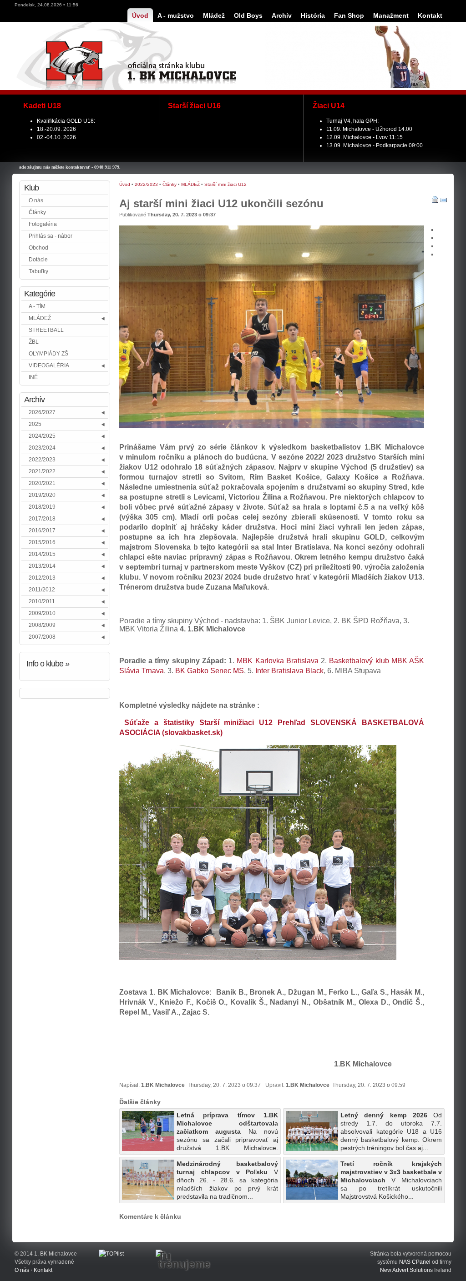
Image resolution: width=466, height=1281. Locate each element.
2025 (35, 424)
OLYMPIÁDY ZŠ (48, 353)
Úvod (124, 184)
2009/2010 (42, 613)
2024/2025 (42, 436)
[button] (103, 318)
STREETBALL (46, 330)
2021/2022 (42, 471)
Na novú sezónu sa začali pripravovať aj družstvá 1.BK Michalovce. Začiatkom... (200, 1133)
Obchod (38, 248)
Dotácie (38, 259)
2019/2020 (42, 495)
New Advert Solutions (406, 1270)
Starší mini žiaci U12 (225, 184)
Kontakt (43, 1270)
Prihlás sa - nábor (50, 236)
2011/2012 (42, 589)
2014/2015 (42, 554)
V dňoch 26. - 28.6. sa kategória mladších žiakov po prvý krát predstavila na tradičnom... (227, 1180)
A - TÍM (37, 306)
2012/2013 (42, 578)
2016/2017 (42, 530)
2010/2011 (42, 601)
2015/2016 (42, 542)
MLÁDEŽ (40, 318)
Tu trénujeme (184, 1260)
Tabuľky (38, 271)
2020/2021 (42, 483)
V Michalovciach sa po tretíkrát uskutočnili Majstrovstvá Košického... (391, 1180)
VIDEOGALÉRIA (49, 365)
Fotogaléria (43, 224)
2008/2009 (42, 625)
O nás (36, 200)
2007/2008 (42, 637)
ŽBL (34, 342)
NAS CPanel (415, 1262)
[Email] (444, 201)
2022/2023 (42, 459)
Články (37, 212)
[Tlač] (435, 201)
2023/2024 (42, 448)
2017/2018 (42, 518)
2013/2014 (42, 566)
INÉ (33, 377)
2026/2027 (42, 412)
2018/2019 (42, 507)
